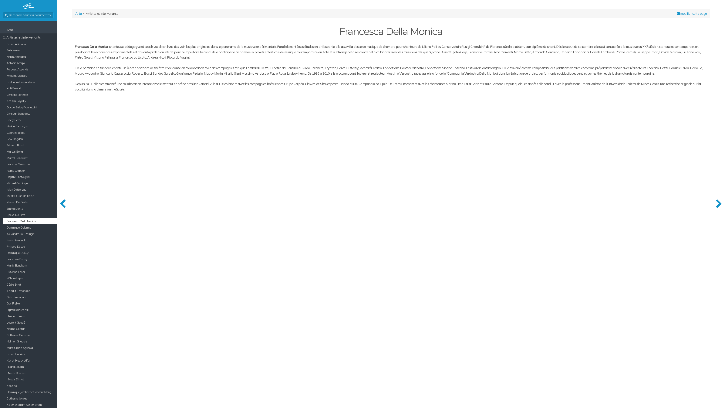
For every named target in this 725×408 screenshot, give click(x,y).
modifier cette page (693, 13)
